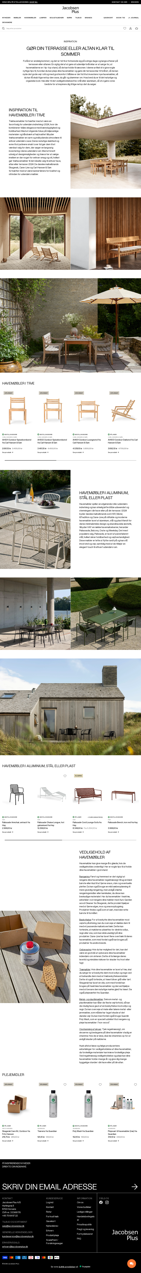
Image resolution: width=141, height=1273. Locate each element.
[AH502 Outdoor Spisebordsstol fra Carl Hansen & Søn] (52, 410)
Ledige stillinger (85, 1212)
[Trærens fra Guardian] (52, 1102)
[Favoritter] (125, 28)
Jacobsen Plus (13, 1264)
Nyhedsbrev (52, 1226)
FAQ (79, 1238)
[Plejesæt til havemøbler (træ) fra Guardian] (123, 1102)
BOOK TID (120, 18)
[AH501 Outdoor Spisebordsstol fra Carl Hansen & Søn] (17, 410)
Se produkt (7, 452)
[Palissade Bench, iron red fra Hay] (123, 793)
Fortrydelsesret (85, 1234)
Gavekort (50, 1221)
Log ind (49, 1202)
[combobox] (36, 28)
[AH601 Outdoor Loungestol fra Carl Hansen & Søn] (88, 410)
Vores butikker (84, 1207)
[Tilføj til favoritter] (65, 776)
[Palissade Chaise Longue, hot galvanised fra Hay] (52, 793)
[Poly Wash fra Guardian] (88, 1102)
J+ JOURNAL (133, 18)
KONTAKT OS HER (119, 2)
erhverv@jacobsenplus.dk (15, 1246)
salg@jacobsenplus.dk (13, 1226)
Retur (49, 1212)
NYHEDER (6, 18)
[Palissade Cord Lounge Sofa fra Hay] (88, 793)
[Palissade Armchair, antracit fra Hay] (17, 793)
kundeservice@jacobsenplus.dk (18, 1236)
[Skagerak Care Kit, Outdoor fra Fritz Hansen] (17, 1102)
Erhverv (50, 1230)
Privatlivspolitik (84, 1224)
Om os (80, 1202)
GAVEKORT (108, 18)
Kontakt (50, 1207)
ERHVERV (135, 2)
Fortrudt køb (52, 1216)
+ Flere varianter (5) (95, 817)
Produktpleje (52, 1235)
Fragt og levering (85, 1229)
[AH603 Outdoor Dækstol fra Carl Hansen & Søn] (123, 410)
